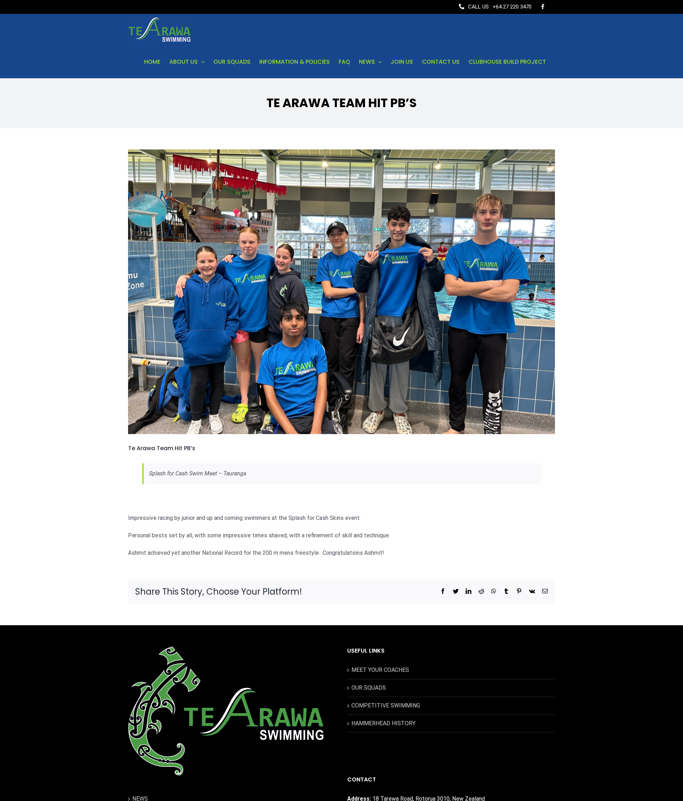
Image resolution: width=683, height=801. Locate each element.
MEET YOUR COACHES (380, 669)
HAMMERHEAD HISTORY (383, 723)
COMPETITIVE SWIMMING (385, 705)
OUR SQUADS (368, 687)
